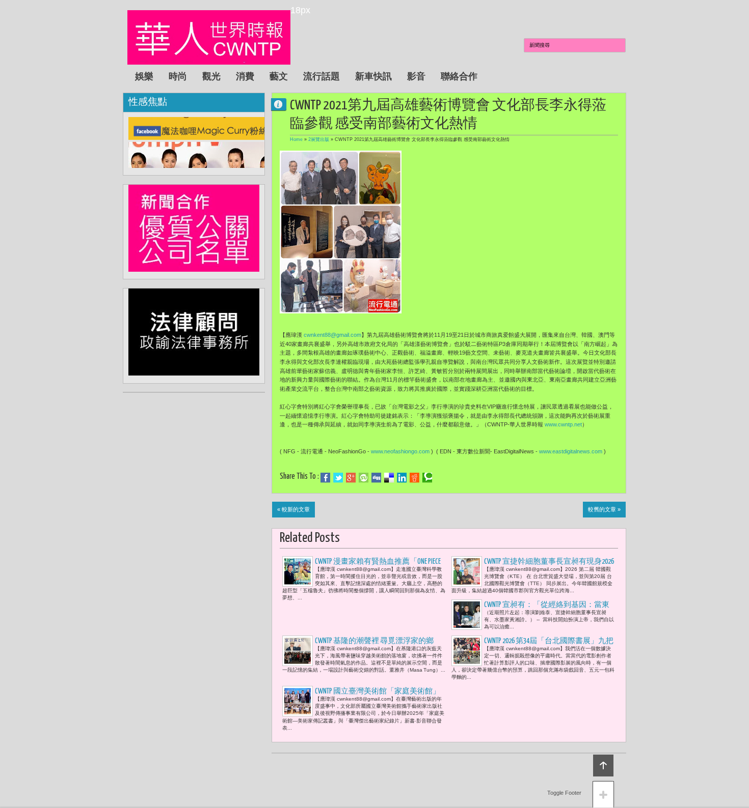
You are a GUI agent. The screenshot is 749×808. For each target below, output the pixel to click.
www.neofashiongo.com (400, 451)
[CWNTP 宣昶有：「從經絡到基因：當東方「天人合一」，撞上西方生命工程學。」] (466, 614)
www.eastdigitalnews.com (570, 451)
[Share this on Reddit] (414, 478)
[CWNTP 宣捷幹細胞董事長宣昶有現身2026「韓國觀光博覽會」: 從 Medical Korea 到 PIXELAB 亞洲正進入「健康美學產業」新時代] (466, 571)
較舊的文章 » (604, 509)
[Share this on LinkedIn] (402, 478)
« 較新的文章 (293, 509)
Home (296, 139)
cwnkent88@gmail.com (332, 335)
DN (282, 104)
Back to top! (603, 765)
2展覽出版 (318, 139)
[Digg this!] (376, 478)
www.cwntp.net (563, 424)
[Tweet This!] (338, 478)
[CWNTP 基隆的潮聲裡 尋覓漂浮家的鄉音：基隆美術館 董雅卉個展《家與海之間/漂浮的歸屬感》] (297, 651)
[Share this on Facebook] (325, 478)
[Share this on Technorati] (427, 478)
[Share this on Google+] (351, 478)
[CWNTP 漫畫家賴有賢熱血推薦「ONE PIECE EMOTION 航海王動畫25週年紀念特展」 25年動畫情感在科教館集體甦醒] (297, 571)
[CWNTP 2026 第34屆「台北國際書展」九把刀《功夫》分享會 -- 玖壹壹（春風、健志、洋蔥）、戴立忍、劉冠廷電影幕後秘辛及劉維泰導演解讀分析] (466, 651)
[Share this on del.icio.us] (389, 478)
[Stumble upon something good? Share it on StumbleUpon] (363, 478)
